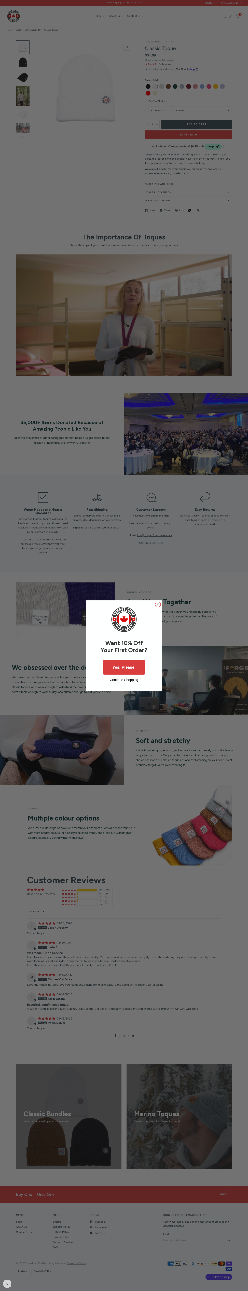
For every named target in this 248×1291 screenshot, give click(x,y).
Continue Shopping (124, 680)
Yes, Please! (124, 667)
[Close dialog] (158, 604)
